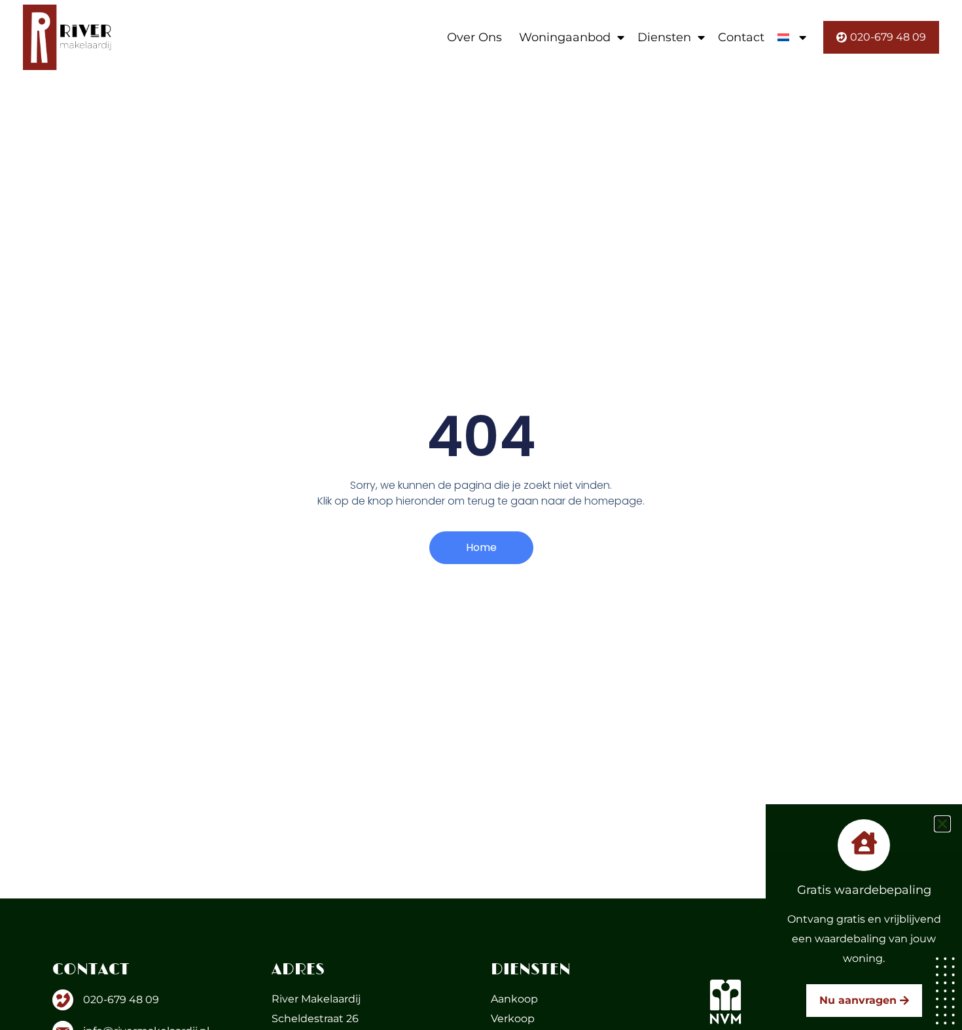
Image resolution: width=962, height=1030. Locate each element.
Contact (741, 37)
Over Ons (474, 37)
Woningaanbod (565, 37)
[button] (942, 823)
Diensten (664, 37)
